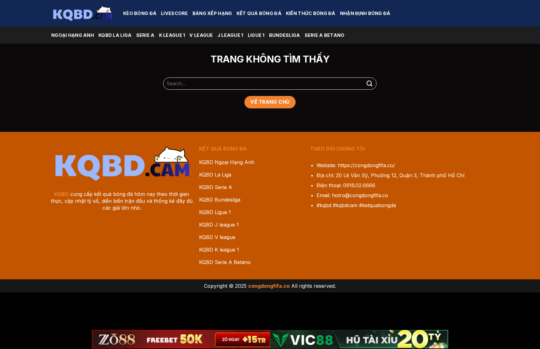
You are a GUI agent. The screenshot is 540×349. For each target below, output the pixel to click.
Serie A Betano (325, 35)
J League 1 (230, 35)
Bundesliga (284, 35)
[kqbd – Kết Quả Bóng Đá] (82, 13)
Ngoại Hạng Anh (72, 35)
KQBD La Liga (115, 35)
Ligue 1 (256, 35)
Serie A (145, 35)
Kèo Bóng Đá (140, 13)
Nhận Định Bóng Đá (365, 13)
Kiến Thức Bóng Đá (311, 13)
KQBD (61, 194)
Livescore (174, 13)
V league (201, 35)
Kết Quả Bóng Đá (259, 13)
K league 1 (172, 35)
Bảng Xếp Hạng (212, 13)
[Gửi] (369, 83)
